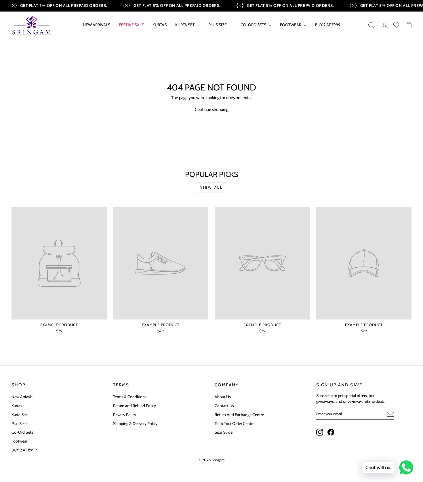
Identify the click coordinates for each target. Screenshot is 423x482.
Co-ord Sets (254, 24)
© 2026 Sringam (211, 460)
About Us (223, 396)
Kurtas (160, 24)
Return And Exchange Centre (239, 414)
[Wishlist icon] (396, 25)
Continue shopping (211, 109)
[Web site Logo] (32, 25)
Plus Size (218, 24)
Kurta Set (185, 24)
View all (211, 187)
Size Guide (224, 432)
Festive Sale (131, 24)
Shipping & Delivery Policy (135, 423)
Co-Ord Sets (22, 432)
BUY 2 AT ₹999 (327, 24)
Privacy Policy (124, 414)
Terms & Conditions (129, 396)
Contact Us (224, 405)
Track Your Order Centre (234, 423)
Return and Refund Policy (134, 405)
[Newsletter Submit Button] (390, 414)
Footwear (291, 24)
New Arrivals (96, 24)
